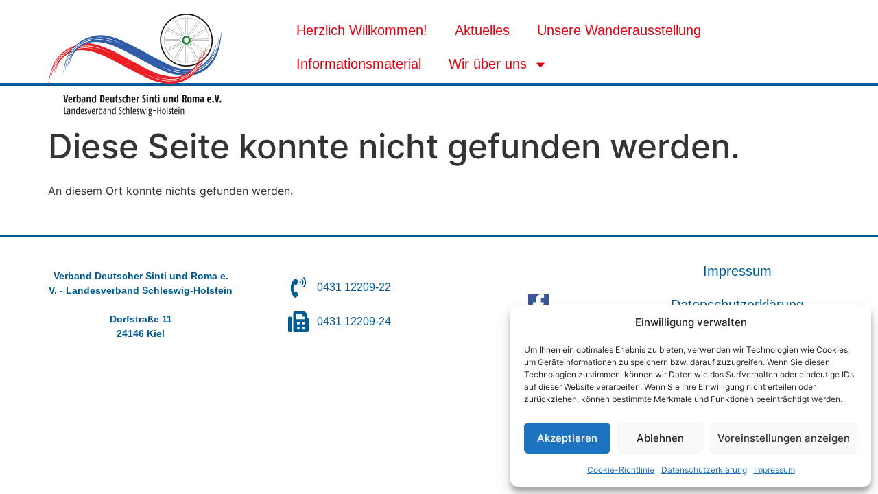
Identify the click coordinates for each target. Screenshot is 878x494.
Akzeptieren (567, 438)
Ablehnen (660, 438)
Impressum (774, 469)
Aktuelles (482, 30)
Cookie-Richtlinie (620, 469)
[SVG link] (135, 65)
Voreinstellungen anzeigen (783, 438)
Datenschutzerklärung (704, 469)
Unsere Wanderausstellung (619, 30)
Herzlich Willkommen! (361, 30)
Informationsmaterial (358, 63)
